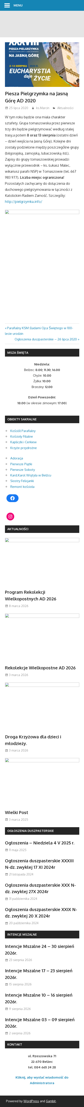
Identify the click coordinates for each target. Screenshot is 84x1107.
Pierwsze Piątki (21, 464)
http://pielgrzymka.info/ (23, 201)
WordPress (31, 1101)
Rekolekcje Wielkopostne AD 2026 (40, 667)
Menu (18, 5)
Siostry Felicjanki (22, 481)
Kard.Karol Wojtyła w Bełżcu (30, 475)
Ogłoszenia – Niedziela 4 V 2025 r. (39, 843)
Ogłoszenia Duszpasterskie (30, 831)
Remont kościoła (22, 487)
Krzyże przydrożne (23, 448)
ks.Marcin (42, 108)
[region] (42, 24)
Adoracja (16, 458)
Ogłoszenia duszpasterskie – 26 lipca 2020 (46, 339)
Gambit (51, 1101)
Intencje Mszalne (22, 934)
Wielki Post (16, 812)
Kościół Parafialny (23, 431)
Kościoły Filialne (21, 436)
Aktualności (65, 108)
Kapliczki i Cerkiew (23, 442)
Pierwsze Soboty (22, 470)
